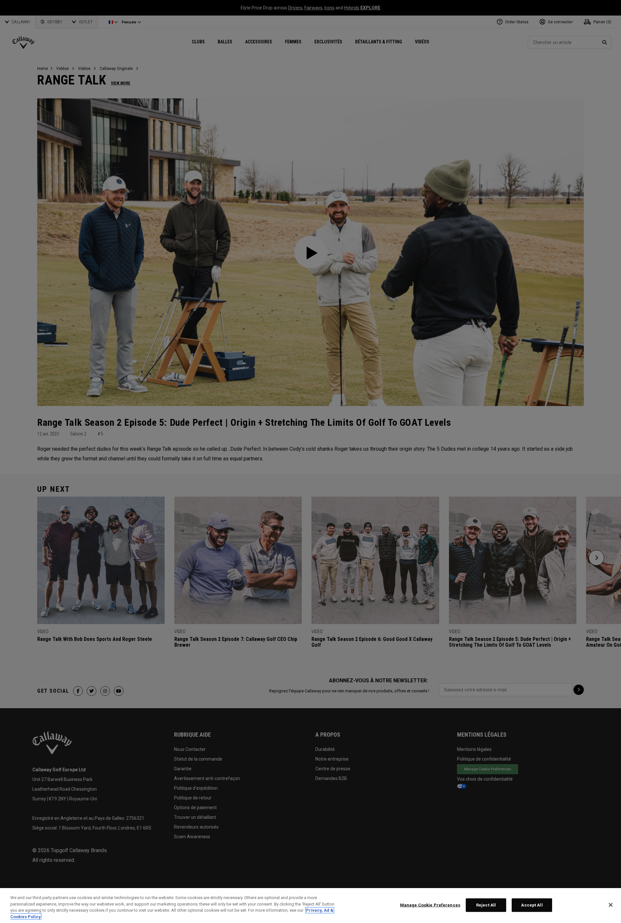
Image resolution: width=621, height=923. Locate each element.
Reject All (486, 905)
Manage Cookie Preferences (430, 905)
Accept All (531, 905)
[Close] (611, 905)
